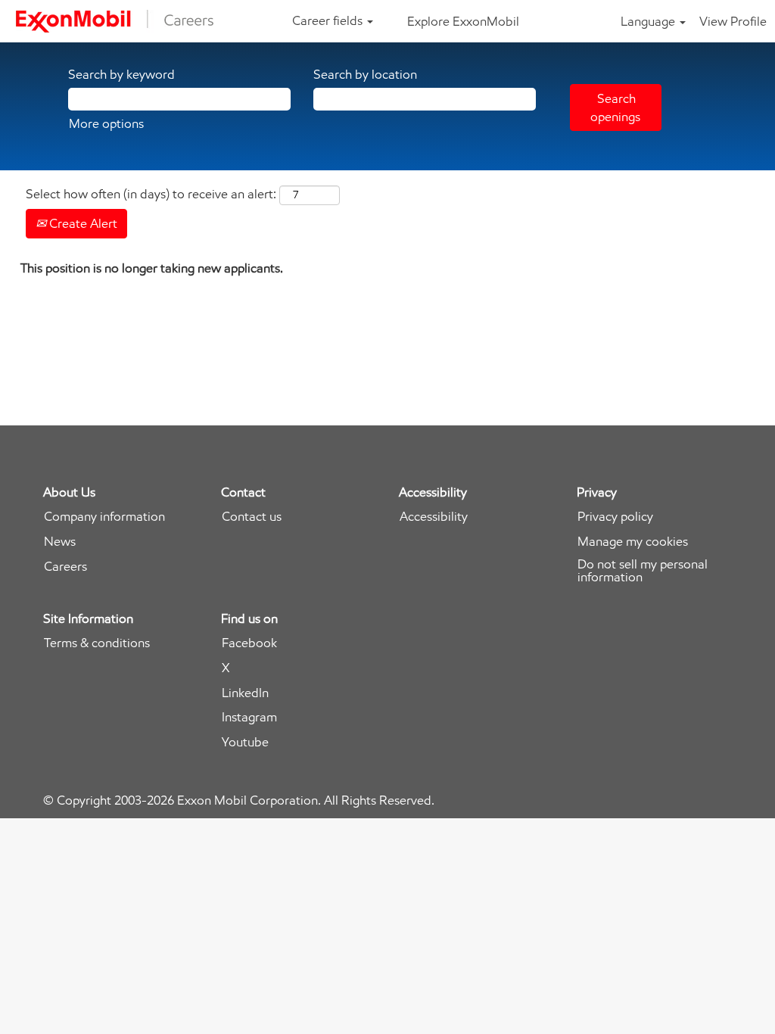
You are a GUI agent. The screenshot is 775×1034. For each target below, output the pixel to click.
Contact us (252, 516)
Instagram (249, 717)
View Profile (733, 21)
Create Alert (81, 223)
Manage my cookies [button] (632, 541)
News (60, 541)
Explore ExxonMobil (463, 21)
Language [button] (649, 21)
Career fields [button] (329, 20)
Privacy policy (615, 516)
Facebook (249, 643)
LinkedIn (245, 693)
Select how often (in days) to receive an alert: (151, 193)
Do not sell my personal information (642, 570)
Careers (65, 566)
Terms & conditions (97, 643)
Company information (104, 516)
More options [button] (106, 123)
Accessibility (434, 516)
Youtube (245, 742)
